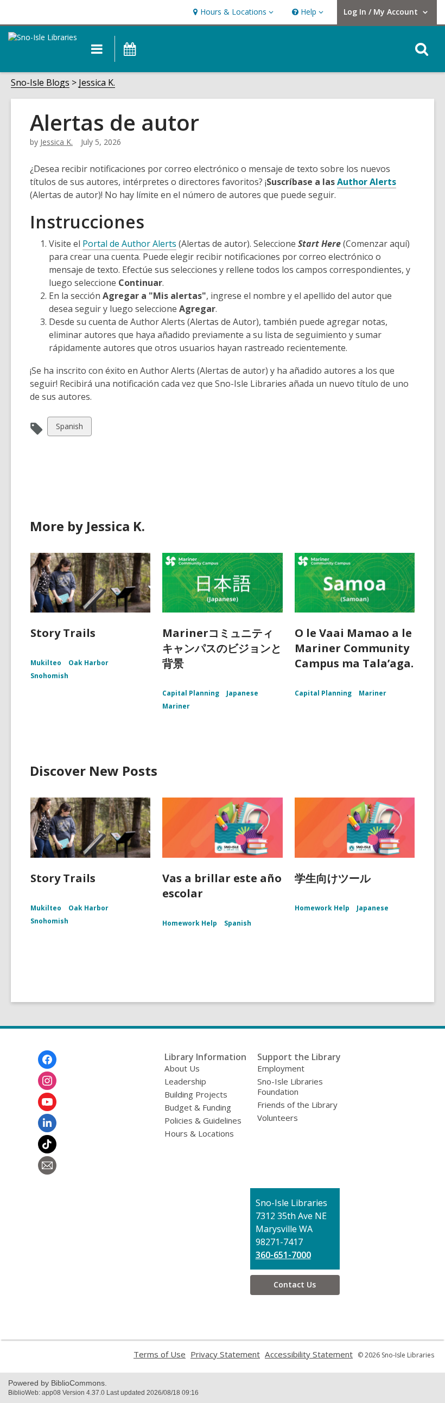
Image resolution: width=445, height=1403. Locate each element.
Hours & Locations (199, 1133)
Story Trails (63, 633)
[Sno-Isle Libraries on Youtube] (47, 1102)
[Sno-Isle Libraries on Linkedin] (47, 1123)
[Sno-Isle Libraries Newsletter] (47, 1165)
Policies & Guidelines (202, 1120)
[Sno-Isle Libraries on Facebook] (47, 1059)
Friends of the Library (297, 1104)
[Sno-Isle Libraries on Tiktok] (47, 1144)
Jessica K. (97, 83)
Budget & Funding (197, 1107)
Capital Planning (190, 693)
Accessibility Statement (309, 1354)
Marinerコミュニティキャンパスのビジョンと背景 (222, 648)
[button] (232, 12)
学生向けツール (333, 878)
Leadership (185, 1081)
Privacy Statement (225, 1354)
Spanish (69, 428)
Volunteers (277, 1117)
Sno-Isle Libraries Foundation (290, 1086)
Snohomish (49, 675)
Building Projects (195, 1094)
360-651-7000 (283, 1255)
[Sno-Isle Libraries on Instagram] (47, 1081)
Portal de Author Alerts (129, 244)
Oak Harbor (88, 662)
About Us (182, 1068)
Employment (280, 1068)
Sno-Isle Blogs (40, 83)
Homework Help (189, 923)
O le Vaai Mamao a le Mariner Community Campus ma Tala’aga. (354, 648)
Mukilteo (45, 662)
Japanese (242, 693)
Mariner (176, 706)
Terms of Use (160, 1354)
